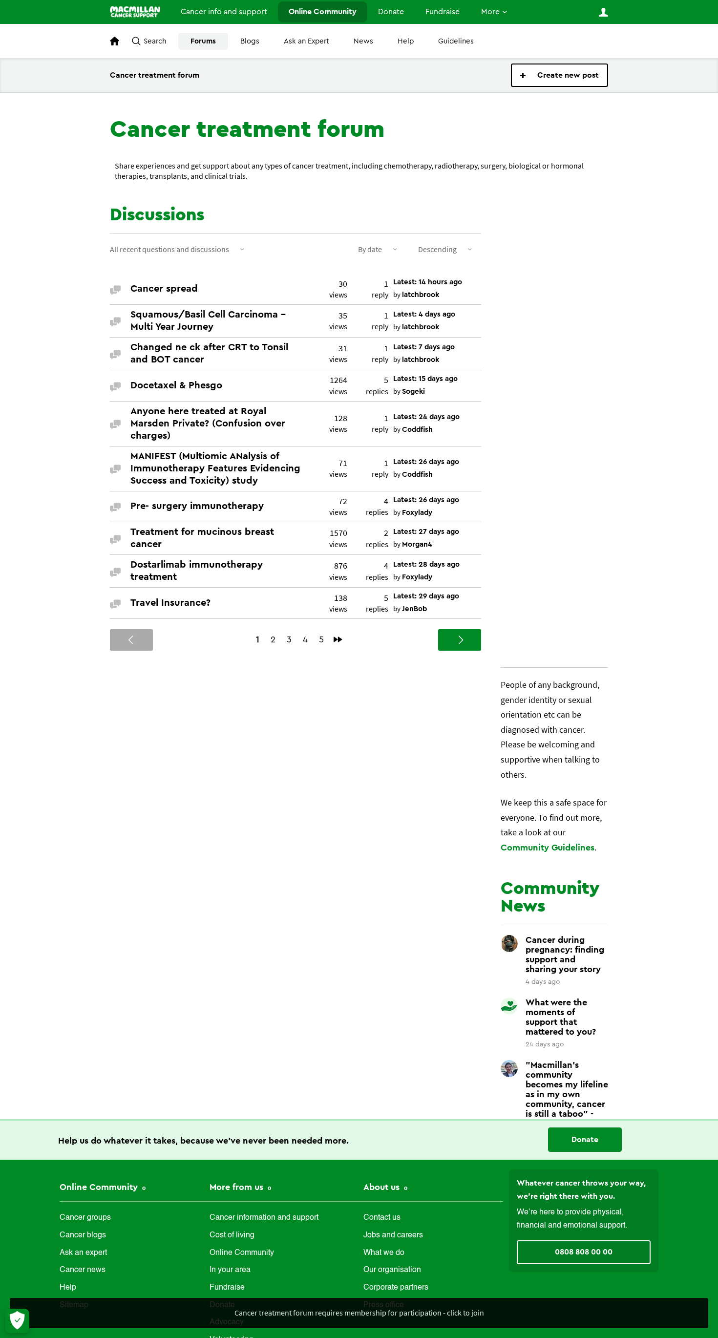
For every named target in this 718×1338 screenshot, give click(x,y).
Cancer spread (164, 289)
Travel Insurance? (170, 603)
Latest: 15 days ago (425, 378)
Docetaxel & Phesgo (176, 385)
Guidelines (456, 41)
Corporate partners (395, 1288)
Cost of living (232, 1235)
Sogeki (413, 391)
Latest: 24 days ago (426, 417)
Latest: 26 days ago (426, 462)
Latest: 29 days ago (426, 596)
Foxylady (417, 512)
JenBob (414, 609)
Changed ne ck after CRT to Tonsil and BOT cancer (209, 353)
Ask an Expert (306, 41)
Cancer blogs (83, 1235)
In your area (230, 1270)
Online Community (323, 12)
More (490, 12)
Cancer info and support (224, 12)
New (559, 75)
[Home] (135, 12)
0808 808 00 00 (583, 1252)
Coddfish (417, 429)
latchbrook (420, 294)
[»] (338, 639)
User (603, 12)
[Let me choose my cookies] (17, 1321)
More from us (238, 1187)
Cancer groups (85, 1218)
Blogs (249, 41)
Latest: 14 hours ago (427, 282)
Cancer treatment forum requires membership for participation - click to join (359, 1312)
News (363, 41)
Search (155, 41)
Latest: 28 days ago (426, 564)
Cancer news (83, 1270)
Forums (203, 41)
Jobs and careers (393, 1235)
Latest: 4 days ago (424, 314)
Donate (391, 12)
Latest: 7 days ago (424, 347)
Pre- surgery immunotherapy (197, 506)
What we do (383, 1253)
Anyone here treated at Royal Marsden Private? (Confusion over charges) (207, 423)
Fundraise (442, 12)
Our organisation (392, 1270)
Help (406, 41)
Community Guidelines (547, 847)
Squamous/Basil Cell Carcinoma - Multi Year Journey (208, 321)
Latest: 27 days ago (426, 531)
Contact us (382, 1218)
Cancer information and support (264, 1218)
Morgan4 (417, 544)
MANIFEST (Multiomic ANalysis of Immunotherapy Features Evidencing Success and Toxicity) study (215, 468)
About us (382, 1187)
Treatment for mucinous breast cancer (202, 538)
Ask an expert (83, 1253)
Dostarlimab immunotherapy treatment (196, 571)
